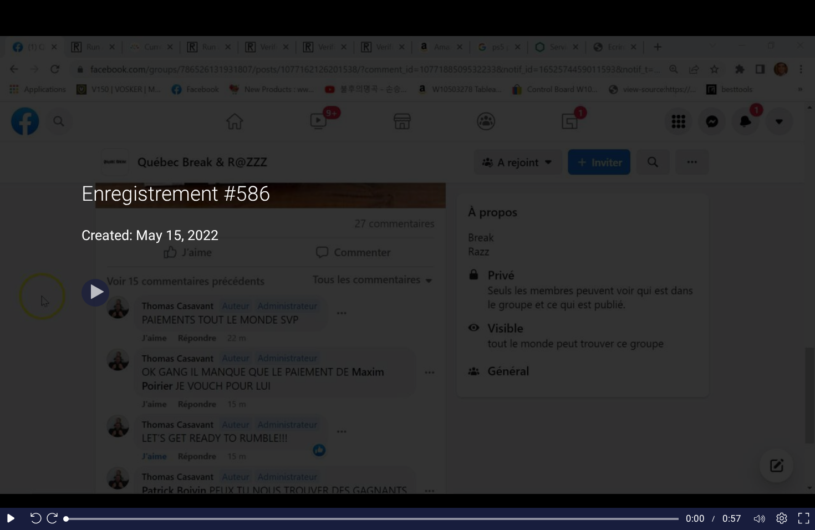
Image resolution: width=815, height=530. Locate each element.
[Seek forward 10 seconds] (55, 519)
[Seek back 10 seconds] (33, 519)
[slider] (372, 519)
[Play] (95, 293)
